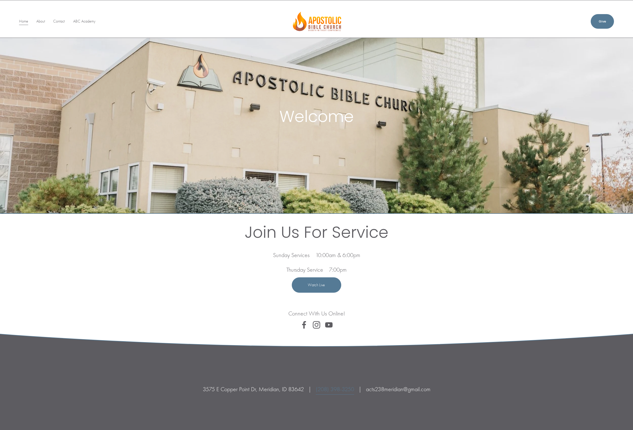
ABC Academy (84, 21)
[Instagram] (316, 325)
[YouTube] (329, 325)
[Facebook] (304, 325)
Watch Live (316, 285)
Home (23, 21)
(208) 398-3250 (335, 389)
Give (602, 21)
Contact (59, 21)
